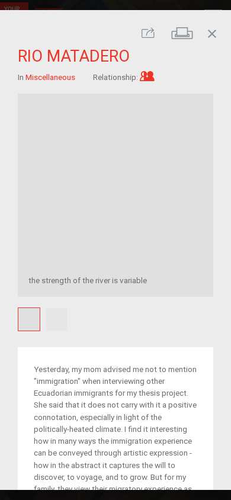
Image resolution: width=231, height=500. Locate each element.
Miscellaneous (50, 76)
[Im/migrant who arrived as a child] (147, 76)
